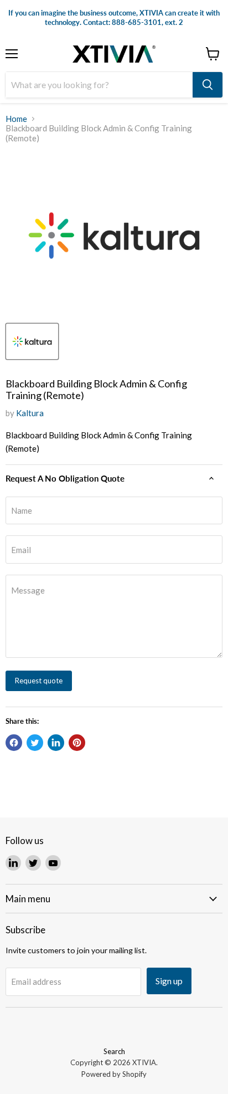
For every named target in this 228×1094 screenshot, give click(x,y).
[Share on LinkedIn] (56, 742)
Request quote (39, 680)
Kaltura (30, 413)
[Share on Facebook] (14, 742)
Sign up (169, 980)
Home (16, 119)
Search (114, 1051)
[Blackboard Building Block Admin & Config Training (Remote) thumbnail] (32, 341)
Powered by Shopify (114, 1074)
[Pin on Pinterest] (77, 742)
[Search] (207, 85)
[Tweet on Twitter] (35, 742)
